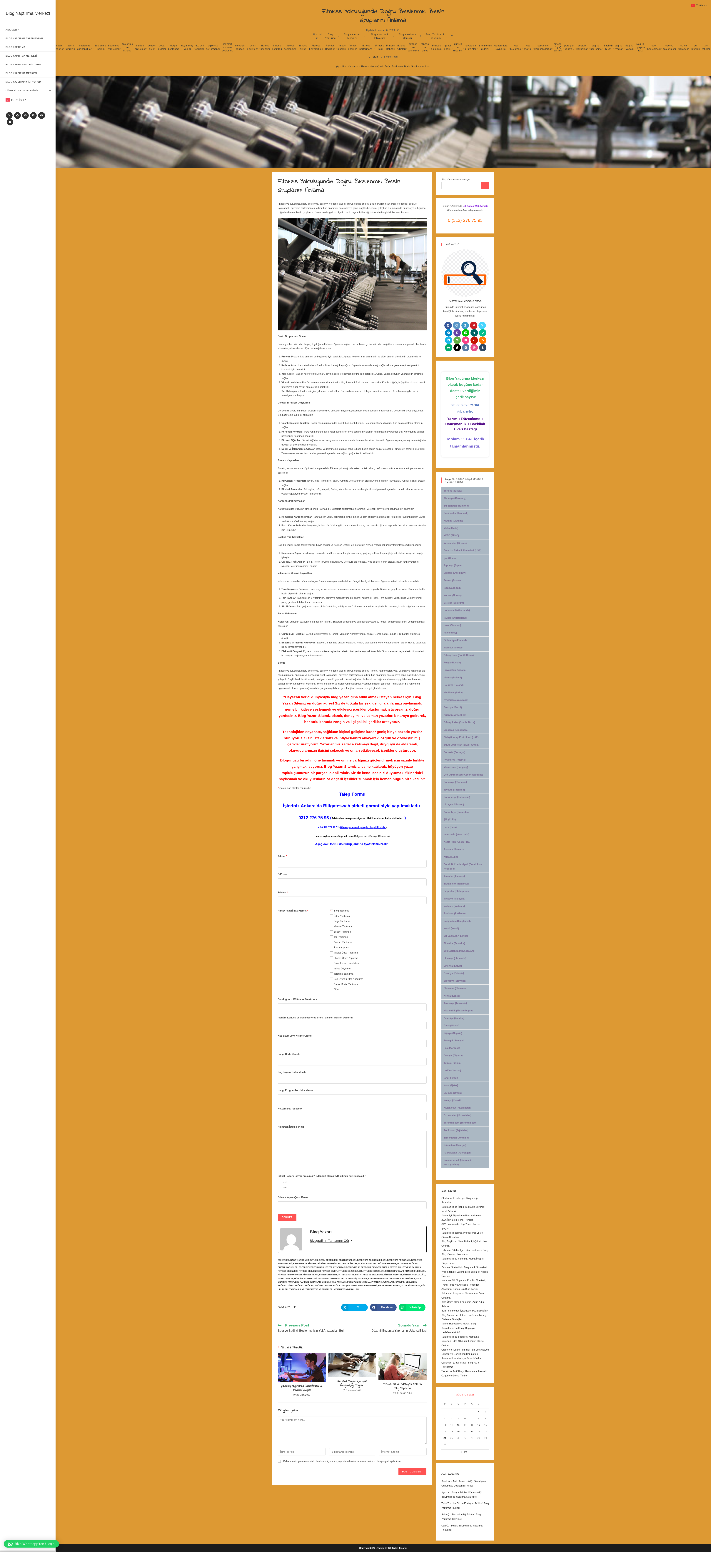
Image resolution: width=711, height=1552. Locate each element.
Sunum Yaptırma (343, 942)
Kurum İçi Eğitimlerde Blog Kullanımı (461, 1215)
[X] (9, 115)
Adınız (282, 856)
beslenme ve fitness (127, 47)
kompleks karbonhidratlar (543, 47)
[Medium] (448, 347)
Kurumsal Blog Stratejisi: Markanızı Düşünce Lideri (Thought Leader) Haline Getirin (462, 1341)
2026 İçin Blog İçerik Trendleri (457, 1219)
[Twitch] (457, 333)
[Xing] (474, 333)
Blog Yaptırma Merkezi (28, 13)
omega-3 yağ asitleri (558, 47)
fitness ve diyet (425, 47)
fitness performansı (366, 47)
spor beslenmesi (654, 47)
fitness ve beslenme (413, 47)
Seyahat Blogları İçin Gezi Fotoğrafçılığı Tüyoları (352, 1383)
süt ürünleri (695, 47)
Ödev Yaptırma (342, 916)
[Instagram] (25, 115)
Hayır (284, 1187)
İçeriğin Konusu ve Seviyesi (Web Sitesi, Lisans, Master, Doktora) (315, 1017)
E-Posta (282, 874)
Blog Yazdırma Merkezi (407, 36)
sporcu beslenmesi (669, 47)
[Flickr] (465, 340)
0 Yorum (373, 56)
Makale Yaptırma (343, 926)
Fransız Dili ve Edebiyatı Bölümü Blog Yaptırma (402, 1386)
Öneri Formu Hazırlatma (346, 963)
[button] (31, 1544)
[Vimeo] (448, 340)
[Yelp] (474, 340)
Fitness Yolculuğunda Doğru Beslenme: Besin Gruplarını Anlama (395, 66)
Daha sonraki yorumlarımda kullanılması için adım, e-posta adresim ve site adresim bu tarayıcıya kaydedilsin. (342, 1461)
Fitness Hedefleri (330, 47)
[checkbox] (331, 910)
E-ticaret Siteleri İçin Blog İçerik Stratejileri (464, 1267)
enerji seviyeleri (252, 47)
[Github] (457, 340)
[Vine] (482, 333)
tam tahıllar (706, 47)
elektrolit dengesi (240, 47)
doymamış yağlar (187, 47)
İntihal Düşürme (342, 968)
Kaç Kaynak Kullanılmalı (292, 1072)
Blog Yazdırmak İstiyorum (435, 36)
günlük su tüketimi (458, 47)
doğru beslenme (173, 47)
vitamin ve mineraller (346, 1289)
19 (458, 1431)
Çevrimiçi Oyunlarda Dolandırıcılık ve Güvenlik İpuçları (301, 1388)
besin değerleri (59, 47)
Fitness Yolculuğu (436, 47)
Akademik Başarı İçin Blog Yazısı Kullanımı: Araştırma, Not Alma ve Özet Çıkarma (462, 1293)
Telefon (283, 892)
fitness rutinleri (401, 47)
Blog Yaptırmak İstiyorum (379, 36)
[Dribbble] (474, 347)
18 (451, 1431)
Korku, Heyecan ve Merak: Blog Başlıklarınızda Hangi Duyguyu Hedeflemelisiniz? (458, 1328)
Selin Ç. (445, 1514)
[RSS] (482, 340)
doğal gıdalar (162, 47)
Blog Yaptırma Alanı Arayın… (457, 179)
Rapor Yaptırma (342, 947)
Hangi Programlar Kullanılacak (295, 1090)
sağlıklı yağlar (619, 47)
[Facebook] (17, 115)
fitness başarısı (265, 47)
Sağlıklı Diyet (608, 47)
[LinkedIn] (33, 115)
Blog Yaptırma (330, 36)
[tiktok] (457, 347)
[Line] (465, 333)
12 (458, 1425)
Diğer (336, 989)
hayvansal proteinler (471, 47)
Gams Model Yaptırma (346, 984)
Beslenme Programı (100, 47)
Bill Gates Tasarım (397, 1548)
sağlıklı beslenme (596, 47)
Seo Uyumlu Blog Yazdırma (348, 979)
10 (444, 1425)
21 (472, 1431)
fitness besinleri (277, 47)
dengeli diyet (152, 47)
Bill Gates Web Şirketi (475, 206)
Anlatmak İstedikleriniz (291, 1126)
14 (472, 1425)
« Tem (463, 1451)
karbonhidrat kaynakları (501, 47)
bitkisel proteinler (140, 47)
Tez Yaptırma (341, 937)
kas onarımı (528, 47)
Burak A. (446, 1481)
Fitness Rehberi (390, 47)
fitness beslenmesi (290, 47)
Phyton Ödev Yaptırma (346, 958)
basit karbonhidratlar (304, 1260)
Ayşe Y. (445, 1492)
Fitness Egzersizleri (316, 47)
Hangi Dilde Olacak (289, 1054)
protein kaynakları (582, 47)
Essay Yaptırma (342, 931)
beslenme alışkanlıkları (84, 47)
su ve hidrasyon (683, 47)
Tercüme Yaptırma (343, 973)
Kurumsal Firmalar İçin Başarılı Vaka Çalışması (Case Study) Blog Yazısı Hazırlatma (461, 1362)
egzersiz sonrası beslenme (227, 47)
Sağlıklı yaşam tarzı (640, 47)
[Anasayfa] (337, 66)
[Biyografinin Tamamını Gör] (351, 1241)
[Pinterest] (473, 325)
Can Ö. (445, 1525)
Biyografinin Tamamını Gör (329, 1240)
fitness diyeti (303, 47)
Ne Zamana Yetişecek (290, 1108)
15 (478, 1425)
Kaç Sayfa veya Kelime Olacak (295, 1035)
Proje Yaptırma (342, 921)
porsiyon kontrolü (569, 47)
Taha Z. (445, 1503)
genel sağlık (447, 47)
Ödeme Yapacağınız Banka (293, 1197)
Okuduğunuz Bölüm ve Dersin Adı (297, 999)
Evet (284, 1182)
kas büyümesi (516, 47)
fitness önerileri (352, 47)
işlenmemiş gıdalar (485, 47)
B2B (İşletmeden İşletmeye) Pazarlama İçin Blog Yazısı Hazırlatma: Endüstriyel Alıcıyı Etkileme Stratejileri (464, 1315)
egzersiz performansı (213, 47)
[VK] (465, 347)
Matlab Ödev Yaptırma (346, 952)
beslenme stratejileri (114, 47)
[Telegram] (10, 122)
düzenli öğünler (199, 47)
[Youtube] (41, 115)
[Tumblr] (482, 347)
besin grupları (70, 47)
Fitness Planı (379, 47)
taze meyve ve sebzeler (319, 1289)
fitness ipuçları (342, 47)
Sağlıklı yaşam (629, 47)
